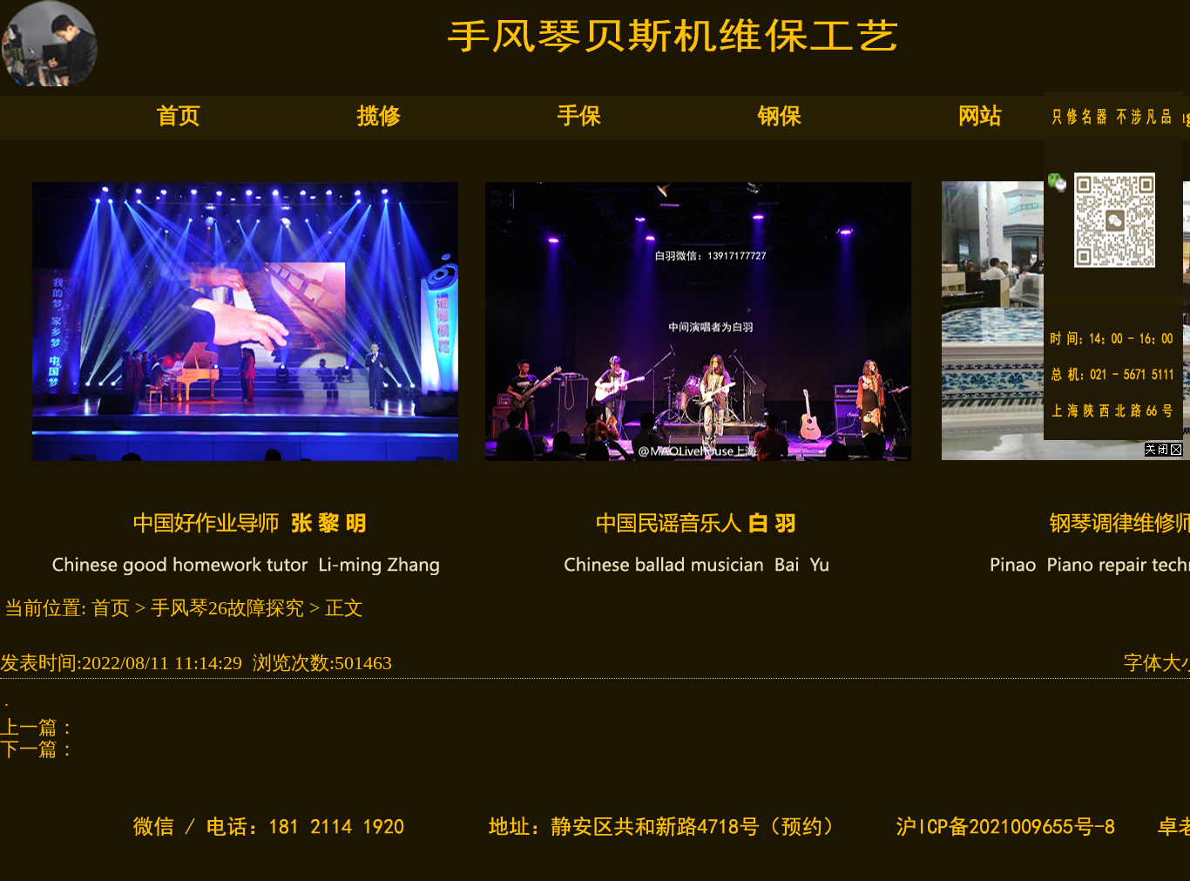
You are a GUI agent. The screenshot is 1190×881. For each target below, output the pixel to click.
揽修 (379, 115)
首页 (178, 115)
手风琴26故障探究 (227, 608)
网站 (980, 115)
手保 (579, 115)
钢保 (779, 115)
